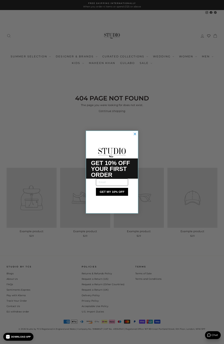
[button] (18, 337)
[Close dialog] (135, 134)
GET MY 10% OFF (112, 191)
